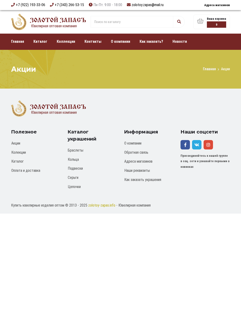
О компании (120, 41)
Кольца (73, 159)
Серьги (73, 177)
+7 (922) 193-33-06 (30, 5)
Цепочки (74, 186)
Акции (15, 143)
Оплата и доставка (25, 170)
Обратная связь (136, 152)
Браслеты (75, 150)
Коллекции (66, 41)
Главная (17, 41)
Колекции (18, 152)
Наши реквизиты (137, 170)
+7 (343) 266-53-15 (69, 5)
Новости (180, 41)
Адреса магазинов (217, 5)
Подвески (75, 168)
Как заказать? (151, 41)
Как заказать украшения (142, 179)
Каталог (40, 41)
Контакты (92, 41)
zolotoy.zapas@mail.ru (148, 5)
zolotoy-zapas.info (101, 205)
